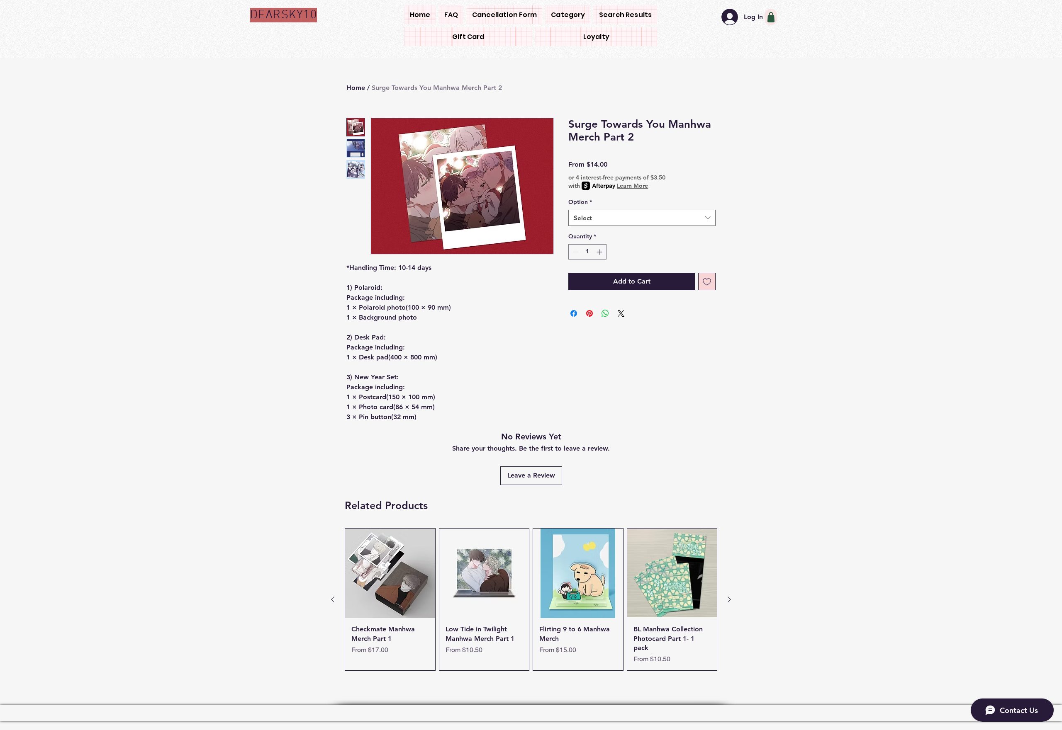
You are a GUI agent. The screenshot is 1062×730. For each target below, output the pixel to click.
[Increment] (600, 252)
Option (580, 202)
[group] (531, 600)
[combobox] (642, 218)
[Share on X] (621, 313)
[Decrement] (575, 252)
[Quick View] (390, 573)
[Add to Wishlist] (707, 281)
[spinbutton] (587, 252)
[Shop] (771, 17)
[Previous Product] (333, 599)
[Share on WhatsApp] (605, 313)
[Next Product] (729, 599)
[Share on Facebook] (574, 313)
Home (355, 88)
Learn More (632, 185)
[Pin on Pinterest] (589, 313)
